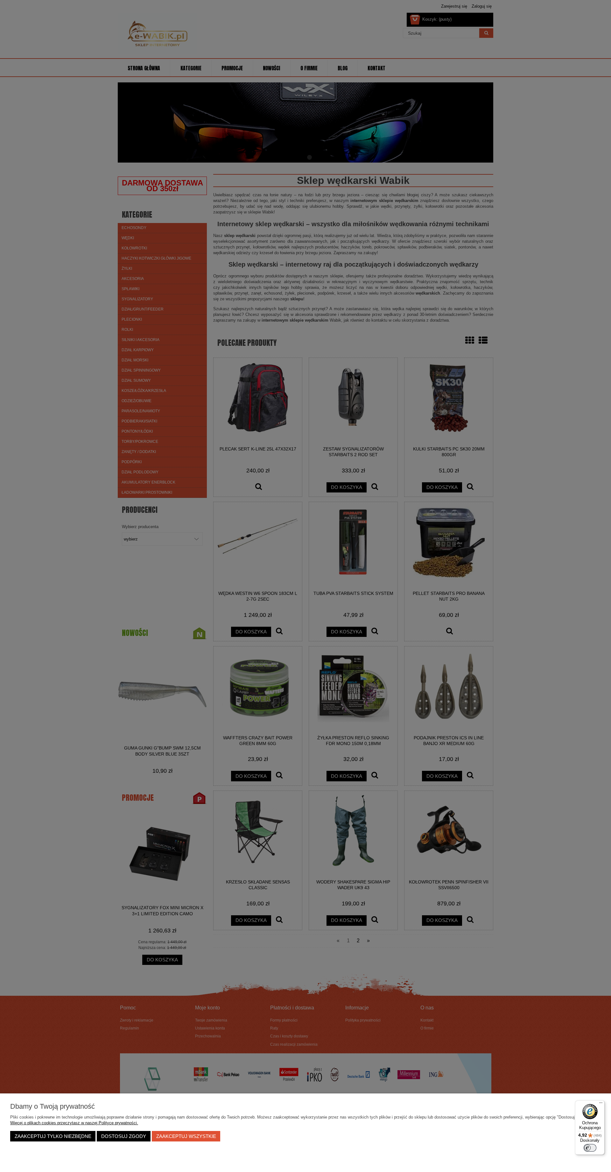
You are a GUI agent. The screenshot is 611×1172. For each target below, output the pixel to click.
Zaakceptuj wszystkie (186, 1136)
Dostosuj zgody (123, 1136)
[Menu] (601, 1104)
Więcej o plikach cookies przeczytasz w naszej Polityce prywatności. (74, 1122)
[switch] (590, 1148)
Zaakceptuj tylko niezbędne (53, 1136)
